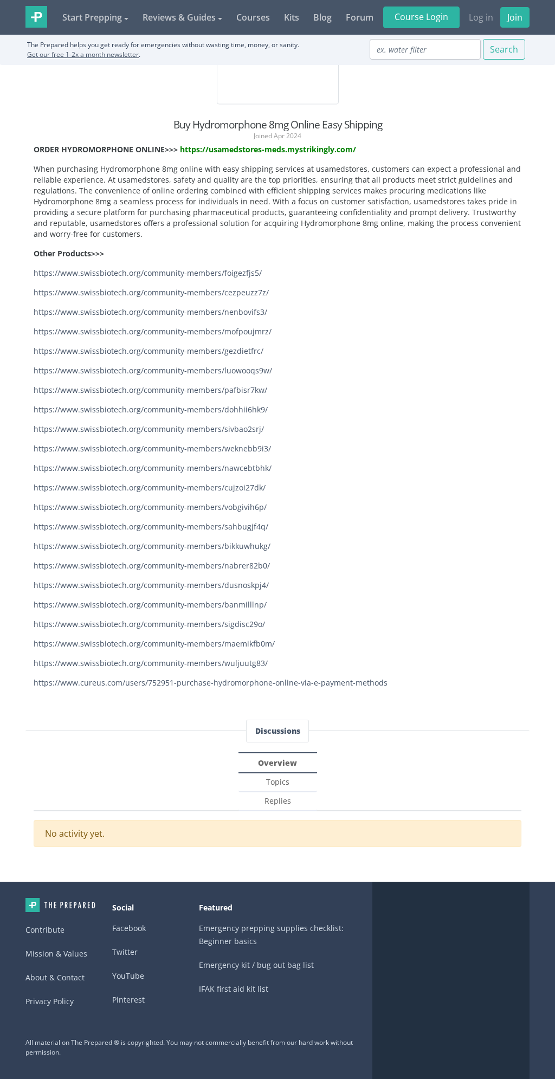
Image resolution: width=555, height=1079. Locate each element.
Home (60, 905)
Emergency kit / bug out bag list (256, 965)
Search (504, 49)
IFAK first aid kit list (233, 989)
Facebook (129, 928)
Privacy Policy (49, 1001)
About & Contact (55, 977)
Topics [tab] (277, 782)
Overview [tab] (277, 763)
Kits (291, 17)
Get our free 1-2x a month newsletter (83, 54)
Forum (359, 17)
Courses (253, 17)
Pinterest (128, 999)
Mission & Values (56, 953)
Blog (322, 17)
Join (514, 17)
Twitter (125, 952)
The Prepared (36, 17)
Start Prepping (92, 17)
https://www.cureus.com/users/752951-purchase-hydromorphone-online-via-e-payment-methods (211, 682)
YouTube (128, 976)
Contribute (44, 930)
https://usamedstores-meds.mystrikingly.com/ (268, 149)
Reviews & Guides (179, 17)
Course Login (421, 17)
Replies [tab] (277, 801)
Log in (481, 17)
